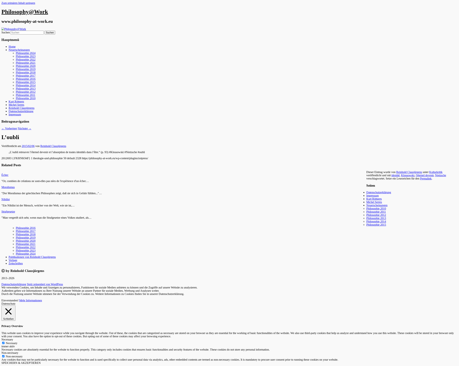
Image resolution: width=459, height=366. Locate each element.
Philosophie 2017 (26, 75)
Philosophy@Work (24, 11)
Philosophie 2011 (25, 95)
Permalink (426, 178)
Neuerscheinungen (19, 49)
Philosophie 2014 (26, 85)
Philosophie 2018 (26, 72)
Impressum (15, 114)
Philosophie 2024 (26, 53)
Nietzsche (440, 175)
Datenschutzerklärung (21, 111)
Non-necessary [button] (9, 352)
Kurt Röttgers (16, 101)
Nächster (24, 128)
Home (12, 46)
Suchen (5, 32)
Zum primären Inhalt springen (18, 2)
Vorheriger (9, 128)
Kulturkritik (436, 172)
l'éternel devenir (425, 175)
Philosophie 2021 (26, 62)
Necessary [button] (7, 339)
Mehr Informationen (30, 300)
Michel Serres (16, 104)
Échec (4, 174)
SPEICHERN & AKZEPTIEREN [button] (21, 362)
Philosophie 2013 (26, 88)
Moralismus (8, 187)
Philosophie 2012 (26, 91)
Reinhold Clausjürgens (21, 107)
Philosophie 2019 (26, 69)
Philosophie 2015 (26, 82)
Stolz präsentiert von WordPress (45, 284)
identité (395, 175)
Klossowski (407, 175)
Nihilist (5, 199)
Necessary (11, 343)
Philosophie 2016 (26, 78)
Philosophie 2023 (26, 56)
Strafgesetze (8, 211)
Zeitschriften (16, 263)
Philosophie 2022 (26, 59)
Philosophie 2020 (26, 65)
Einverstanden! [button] (9, 300)
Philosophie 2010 (26, 98)
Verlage (13, 260)
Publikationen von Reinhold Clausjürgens (32, 256)
